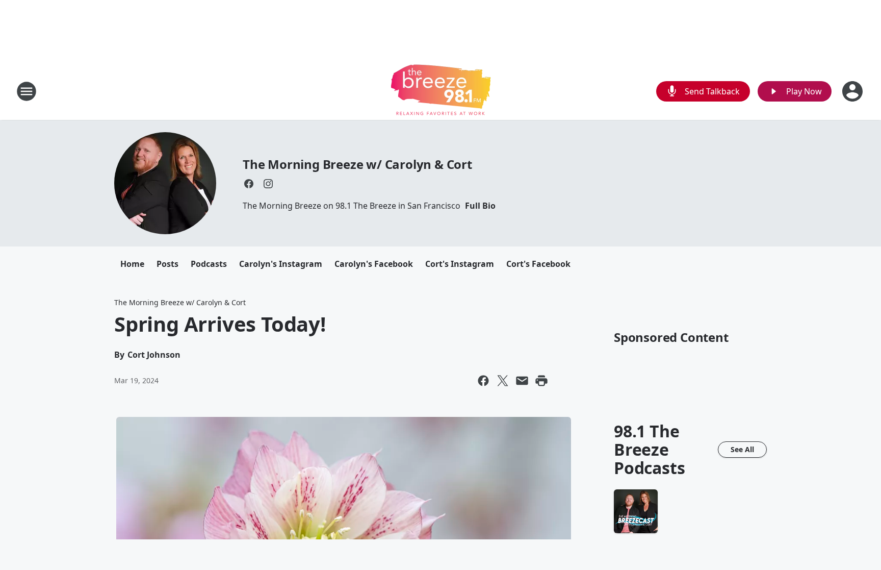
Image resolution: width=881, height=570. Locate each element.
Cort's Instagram (459, 263)
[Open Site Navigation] (26, 91)
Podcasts (209, 263)
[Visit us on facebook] (249, 184)
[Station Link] (441, 91)
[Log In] (853, 91)
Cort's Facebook (538, 263)
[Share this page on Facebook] (483, 381)
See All (742, 449)
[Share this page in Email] (522, 381)
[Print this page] (541, 381)
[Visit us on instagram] (268, 184)
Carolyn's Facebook (373, 263)
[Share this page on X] (503, 381)
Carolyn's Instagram (280, 263)
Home (132, 263)
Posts (167, 263)
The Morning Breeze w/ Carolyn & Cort (357, 164)
